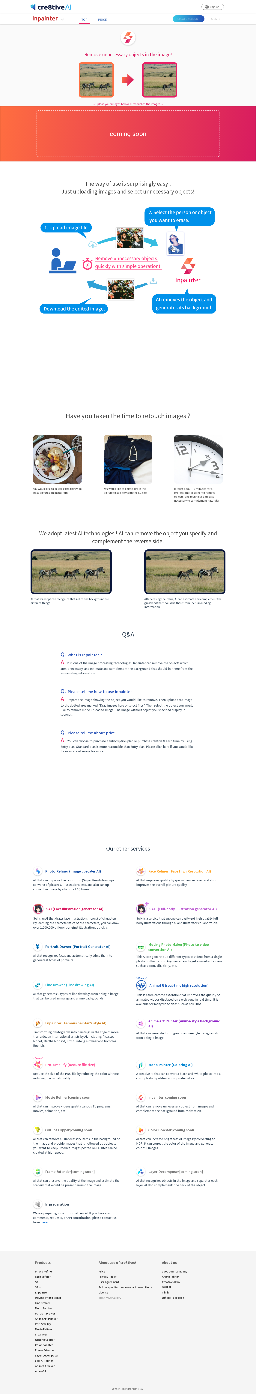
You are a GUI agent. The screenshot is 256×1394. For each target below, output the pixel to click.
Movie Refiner (43, 1329)
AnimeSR (40, 1371)
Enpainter (41, 1292)
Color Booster (44, 1345)
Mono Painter (43, 1308)
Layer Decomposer (46, 1355)
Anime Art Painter (46, 1318)
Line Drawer (42, 1303)
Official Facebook (173, 1297)
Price (102, 19)
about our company (174, 1271)
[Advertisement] (128, 352)
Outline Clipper (45, 1339)
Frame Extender (45, 1350)
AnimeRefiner (170, 1276)
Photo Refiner (44, 1271)
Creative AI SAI (171, 1282)
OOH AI (166, 1287)
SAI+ (38, 1287)
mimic (165, 1292)
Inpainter (41, 1334)
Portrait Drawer (45, 1313)
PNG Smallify (43, 1324)
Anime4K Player (45, 1366)
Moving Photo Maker (48, 1297)
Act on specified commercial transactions (125, 1287)
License (103, 1292)
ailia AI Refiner (44, 1360)
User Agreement (109, 1282)
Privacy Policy (108, 1276)
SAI (37, 1282)
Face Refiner (43, 1276)
